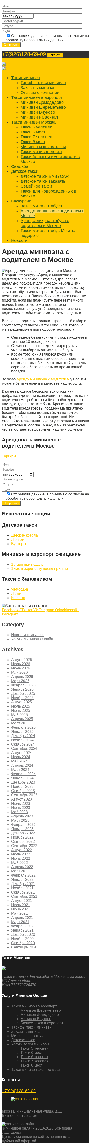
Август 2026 (21, 660)
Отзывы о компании (40, 92)
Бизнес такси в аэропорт (42, 1023)
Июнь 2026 (20, 668)
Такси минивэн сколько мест (35, 1070)
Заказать (55, 55)
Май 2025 (19, 715)
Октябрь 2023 (23, 791)
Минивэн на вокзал (39, 117)
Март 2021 (20, 922)
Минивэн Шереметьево (43, 107)
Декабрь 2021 (23, 884)
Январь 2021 (22, 930)
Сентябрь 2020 (24, 947)
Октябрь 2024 (23, 744)
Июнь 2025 (20, 710)
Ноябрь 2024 (22, 740)
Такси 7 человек (36, 137)
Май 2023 (19, 812)
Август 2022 (21, 850)
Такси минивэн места (41, 151)
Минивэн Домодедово (42, 102)
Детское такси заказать (43, 181)
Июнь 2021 (20, 909)
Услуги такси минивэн (30, 1044)
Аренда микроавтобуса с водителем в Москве (45, 223)
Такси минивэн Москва (33, 122)
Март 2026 (20, 681)
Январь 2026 (22, 689)
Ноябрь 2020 (22, 939)
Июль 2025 (20, 706)
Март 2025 (20, 723)
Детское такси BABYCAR (45, 176)
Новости (19, 240)
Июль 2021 (20, 905)
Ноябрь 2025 (22, 698)
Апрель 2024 (22, 765)
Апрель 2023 (22, 816)
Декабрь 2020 (23, 934)
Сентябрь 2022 (24, 846)
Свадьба (19, 166)
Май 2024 (19, 761)
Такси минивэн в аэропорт (37, 97)
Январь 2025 (22, 732)
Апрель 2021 (22, 918)
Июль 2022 (20, 854)
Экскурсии (21, 201)
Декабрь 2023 (23, 782)
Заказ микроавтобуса (41, 206)
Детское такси (24, 171)
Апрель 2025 (22, 719)
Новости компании (27, 635)
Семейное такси (36, 186)
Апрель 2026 (22, 677)
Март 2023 (20, 820)
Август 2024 (21, 753)
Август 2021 (21, 901)
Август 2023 (21, 799)
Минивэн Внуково (38, 112)
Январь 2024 (22, 778)
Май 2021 (19, 913)
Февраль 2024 (23, 774)
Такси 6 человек (34, 1057)
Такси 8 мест (33, 141)
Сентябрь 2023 (24, 795)
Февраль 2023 (23, 825)
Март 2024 (20, 770)
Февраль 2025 (23, 727)
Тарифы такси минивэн (43, 82)
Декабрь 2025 (23, 694)
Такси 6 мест (33, 132)
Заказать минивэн (38, 87)
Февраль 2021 (23, 926)
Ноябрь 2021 (22, 888)
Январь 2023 (22, 829)
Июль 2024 (20, 757)
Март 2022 (20, 871)
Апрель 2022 (22, 867)
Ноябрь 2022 (22, 837)
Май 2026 (19, 672)
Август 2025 (21, 702)
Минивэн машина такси (43, 146)
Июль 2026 (20, 664)
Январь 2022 (22, 880)
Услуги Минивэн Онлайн (32, 639)
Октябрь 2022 (23, 841)
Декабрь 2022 (23, 833)
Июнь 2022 (20, 858)
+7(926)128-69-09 (24, 54)
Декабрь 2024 (23, 736)
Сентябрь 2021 (24, 896)
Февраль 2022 (23, 875)
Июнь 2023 (20, 808)
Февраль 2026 (23, 685)
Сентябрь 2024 (24, 748)
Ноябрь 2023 (22, 787)
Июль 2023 (20, 803)
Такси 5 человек (36, 127)
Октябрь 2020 (23, 943)
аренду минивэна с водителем (43, 379)
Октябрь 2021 (23, 892)
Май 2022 (19, 863)
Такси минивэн (25, 77)
